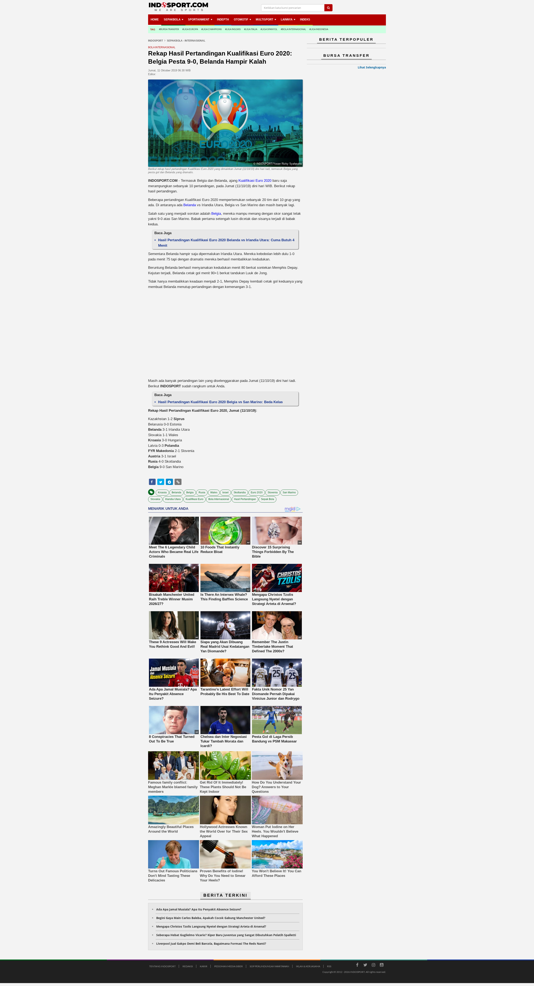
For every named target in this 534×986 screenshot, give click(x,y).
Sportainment (198, 19)
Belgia (216, 214)
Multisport (264, 19)
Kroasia (162, 492)
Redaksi (188, 966)
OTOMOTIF (241, 19)
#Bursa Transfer (169, 29)
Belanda (189, 205)
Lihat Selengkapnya (372, 67)
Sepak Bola (267, 499)
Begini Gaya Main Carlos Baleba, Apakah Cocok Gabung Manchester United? (210, 918)
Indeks (305, 19)
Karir (203, 966)
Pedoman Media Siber (228, 966)
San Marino (289, 492)
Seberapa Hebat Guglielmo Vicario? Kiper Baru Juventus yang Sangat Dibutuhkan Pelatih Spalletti (226, 935)
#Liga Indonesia (318, 29)
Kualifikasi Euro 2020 (254, 181)
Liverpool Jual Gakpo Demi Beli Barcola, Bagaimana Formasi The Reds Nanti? (211, 944)
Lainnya (286, 19)
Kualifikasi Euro (194, 499)
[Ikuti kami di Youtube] (381, 965)
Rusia (202, 492)
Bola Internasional (218, 499)
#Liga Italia (250, 29)
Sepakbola (172, 19)
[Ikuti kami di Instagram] (373, 965)
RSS (329, 966)
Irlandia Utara (173, 499)
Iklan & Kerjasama (308, 966)
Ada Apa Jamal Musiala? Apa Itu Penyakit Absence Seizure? (198, 909)
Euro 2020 (257, 492)
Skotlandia (240, 492)
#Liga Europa (190, 29)
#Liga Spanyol (269, 29)
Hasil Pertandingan (245, 499)
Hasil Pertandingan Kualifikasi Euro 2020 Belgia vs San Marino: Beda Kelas (220, 402)
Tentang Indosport (162, 966)
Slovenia (273, 492)
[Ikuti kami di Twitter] (365, 965)
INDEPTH (223, 19)
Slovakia (155, 499)
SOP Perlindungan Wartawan (269, 966)
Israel (225, 492)
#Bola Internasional (293, 29)
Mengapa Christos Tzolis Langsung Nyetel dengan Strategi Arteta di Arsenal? (211, 926)
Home (155, 19)
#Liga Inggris (233, 29)
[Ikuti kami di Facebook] (357, 965)
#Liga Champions (211, 29)
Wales (213, 492)
